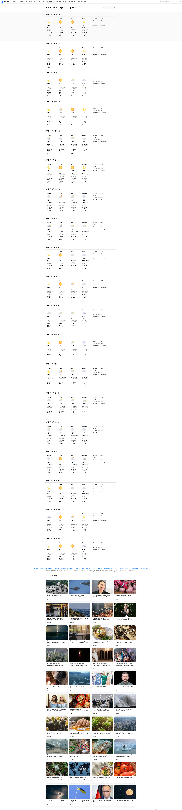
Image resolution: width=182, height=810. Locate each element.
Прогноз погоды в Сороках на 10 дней (107, 568)
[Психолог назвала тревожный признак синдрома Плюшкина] (125, 636)
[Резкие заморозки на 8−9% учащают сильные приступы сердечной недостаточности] (57, 772)
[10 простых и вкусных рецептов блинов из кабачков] (102, 636)
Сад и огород (134, 568)
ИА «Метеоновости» (176, 809)
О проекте (128, 809)
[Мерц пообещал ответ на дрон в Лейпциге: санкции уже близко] (102, 795)
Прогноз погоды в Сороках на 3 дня (42, 568)
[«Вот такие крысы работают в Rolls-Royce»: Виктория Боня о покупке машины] (102, 590)
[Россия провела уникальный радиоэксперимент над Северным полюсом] (125, 750)
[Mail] (2, 1)
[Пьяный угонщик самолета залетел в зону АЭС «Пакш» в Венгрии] (79, 590)
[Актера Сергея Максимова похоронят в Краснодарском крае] (79, 659)
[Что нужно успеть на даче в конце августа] (79, 750)
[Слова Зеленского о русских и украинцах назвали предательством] (125, 681)
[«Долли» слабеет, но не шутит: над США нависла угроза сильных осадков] (125, 704)
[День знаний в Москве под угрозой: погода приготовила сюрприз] (125, 613)
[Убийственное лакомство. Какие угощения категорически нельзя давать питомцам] (57, 681)
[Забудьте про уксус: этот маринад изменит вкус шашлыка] (102, 613)
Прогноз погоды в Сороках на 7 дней (85, 568)
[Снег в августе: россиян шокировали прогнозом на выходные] (57, 659)
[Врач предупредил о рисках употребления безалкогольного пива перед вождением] (79, 727)
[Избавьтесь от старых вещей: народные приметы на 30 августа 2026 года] (57, 613)
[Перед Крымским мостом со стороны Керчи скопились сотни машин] (57, 750)
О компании (6, 809)
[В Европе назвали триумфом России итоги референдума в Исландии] (125, 659)
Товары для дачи (144, 568)
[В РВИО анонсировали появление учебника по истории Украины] (79, 795)
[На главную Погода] (6, 1)
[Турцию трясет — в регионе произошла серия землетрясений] (79, 772)
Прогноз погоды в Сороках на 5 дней (64, 568)
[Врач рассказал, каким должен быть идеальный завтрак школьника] (102, 772)
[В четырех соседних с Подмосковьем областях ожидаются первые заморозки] (57, 727)
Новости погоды (124, 568)
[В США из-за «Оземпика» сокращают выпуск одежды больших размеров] (102, 681)
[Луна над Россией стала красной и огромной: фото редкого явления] (125, 795)
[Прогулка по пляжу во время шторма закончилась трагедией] (57, 636)
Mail (2, 809)
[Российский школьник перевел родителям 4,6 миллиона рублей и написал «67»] (79, 636)
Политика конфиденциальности (137, 809)
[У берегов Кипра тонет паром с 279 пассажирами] (79, 613)
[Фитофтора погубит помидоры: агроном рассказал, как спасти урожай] (125, 772)
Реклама (12, 809)
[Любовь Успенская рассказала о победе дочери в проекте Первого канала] (57, 704)
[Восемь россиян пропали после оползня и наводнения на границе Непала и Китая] (125, 727)
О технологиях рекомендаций (152, 809)
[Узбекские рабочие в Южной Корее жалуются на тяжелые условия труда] (102, 704)
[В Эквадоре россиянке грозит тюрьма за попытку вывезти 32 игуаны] (102, 750)
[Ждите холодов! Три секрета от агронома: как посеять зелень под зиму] (102, 727)
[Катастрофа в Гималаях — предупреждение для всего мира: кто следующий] (57, 590)
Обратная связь (162, 809)
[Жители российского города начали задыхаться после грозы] (57, 795)
